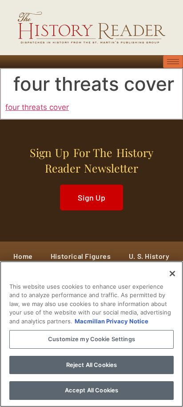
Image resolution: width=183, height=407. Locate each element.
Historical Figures (81, 256)
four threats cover (37, 107)
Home (22, 256)
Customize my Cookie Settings (91, 339)
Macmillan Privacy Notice (111, 321)
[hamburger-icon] (173, 61)
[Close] (172, 273)
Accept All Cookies (91, 390)
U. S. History (149, 256)
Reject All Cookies (91, 364)
